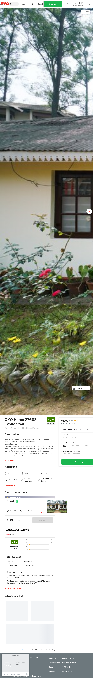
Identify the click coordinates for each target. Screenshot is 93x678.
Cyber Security (36, 676)
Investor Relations (69, 663)
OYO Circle (66, 667)
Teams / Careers (55, 663)
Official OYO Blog (68, 659)
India (9, 650)
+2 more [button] (42, 510)
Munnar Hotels (18, 650)
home (28, 650)
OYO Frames (67, 671)
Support (52, 671)
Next (89, 211)
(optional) (71, 451)
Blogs (51, 667)
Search (52, 4)
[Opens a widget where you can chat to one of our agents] (15, 665)
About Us (52, 659)
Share (87, 12)
